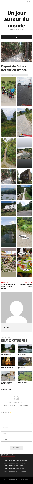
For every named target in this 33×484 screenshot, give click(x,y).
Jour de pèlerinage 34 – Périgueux (14, 463)
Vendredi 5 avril (6, 389)
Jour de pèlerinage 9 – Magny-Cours (7, 383)
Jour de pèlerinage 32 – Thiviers (14, 468)
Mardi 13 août (22, 354)
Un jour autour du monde (16, 19)
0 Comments (18, 75)
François (6, 327)
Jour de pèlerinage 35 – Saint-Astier (15, 460)
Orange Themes (19, 480)
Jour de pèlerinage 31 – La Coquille (15, 471)
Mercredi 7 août (6, 354)
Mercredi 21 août (23, 382)
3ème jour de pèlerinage (21, 368)
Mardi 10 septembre (7, 367)
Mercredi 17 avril (23, 386)
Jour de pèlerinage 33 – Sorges (13, 465)
